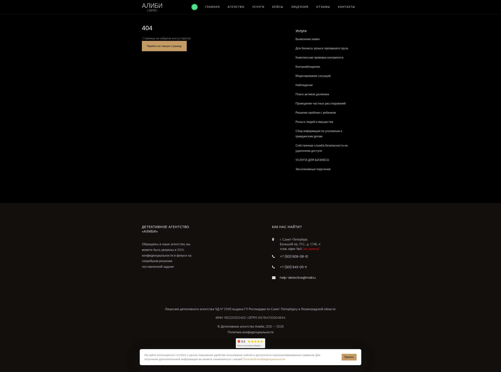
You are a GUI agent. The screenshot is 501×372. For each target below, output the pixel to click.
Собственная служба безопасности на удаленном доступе (322, 148)
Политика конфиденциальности (251, 332)
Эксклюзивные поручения (313, 169)
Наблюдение (304, 85)
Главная (212, 7)
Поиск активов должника (312, 94)
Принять (349, 357)
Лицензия (299, 7)
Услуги (258, 7)
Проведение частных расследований (321, 103)
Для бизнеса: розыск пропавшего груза (322, 48)
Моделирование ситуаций (313, 76)
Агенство (236, 7)
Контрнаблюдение (308, 67)
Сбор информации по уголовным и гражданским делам (319, 133)
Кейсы (277, 7)
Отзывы (323, 7)
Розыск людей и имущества (314, 122)
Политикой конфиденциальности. (264, 359)
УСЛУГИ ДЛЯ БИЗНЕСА (312, 160)
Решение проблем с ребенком (316, 113)
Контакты (346, 7)
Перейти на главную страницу (164, 46)
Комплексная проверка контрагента (319, 57)
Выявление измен (308, 39)
